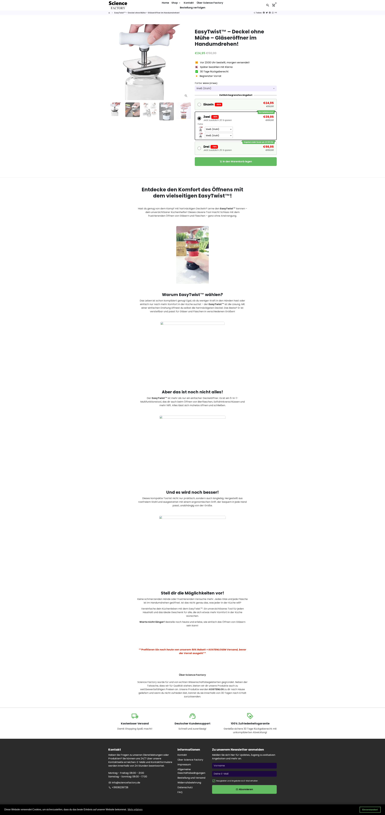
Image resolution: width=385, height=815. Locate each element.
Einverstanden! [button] (370, 809)
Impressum (184, 764)
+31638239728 (118, 787)
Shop (176, 3)
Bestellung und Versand (191, 777)
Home (165, 3)
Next (186, 62)
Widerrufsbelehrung (189, 782)
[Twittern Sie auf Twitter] (267, 12)
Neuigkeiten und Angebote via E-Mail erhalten (237, 780)
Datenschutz (185, 787)
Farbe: (206, 83)
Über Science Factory (210, 3)
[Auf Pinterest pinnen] (270, 12)
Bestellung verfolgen (192, 7)
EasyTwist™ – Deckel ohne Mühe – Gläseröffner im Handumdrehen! (147, 12)
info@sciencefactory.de (124, 782)
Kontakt (189, 3)
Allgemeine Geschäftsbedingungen (191, 771)
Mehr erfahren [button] (135, 809)
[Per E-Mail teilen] (276, 12)
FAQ (179, 792)
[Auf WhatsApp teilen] (273, 12)
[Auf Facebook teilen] (264, 12)
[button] (236, 104)
